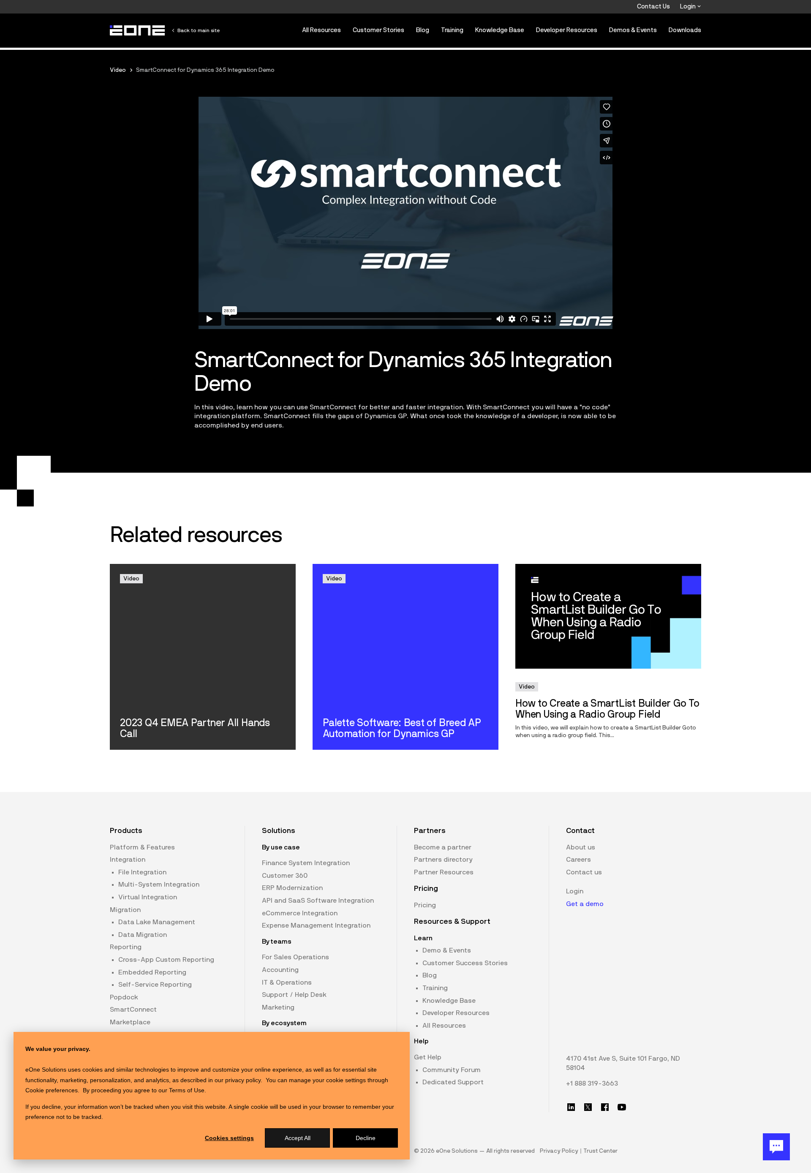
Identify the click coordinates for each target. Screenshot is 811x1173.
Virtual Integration (147, 897)
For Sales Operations (295, 957)
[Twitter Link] (588, 1107)
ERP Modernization (292, 888)
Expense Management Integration (316, 925)
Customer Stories (378, 30)
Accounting (280, 969)
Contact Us (653, 6)
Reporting (126, 947)
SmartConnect (133, 1009)
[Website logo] (138, 30)
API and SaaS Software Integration (318, 900)
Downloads (685, 30)
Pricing (425, 905)
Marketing (278, 1007)
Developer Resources (566, 30)
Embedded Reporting (152, 972)
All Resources (321, 30)
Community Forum (451, 1070)
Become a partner (442, 847)
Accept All (297, 1138)
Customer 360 (285, 875)
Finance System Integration (306, 863)
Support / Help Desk (294, 994)
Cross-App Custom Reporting (166, 959)
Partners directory (443, 859)
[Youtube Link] (622, 1107)
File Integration (142, 872)
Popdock (124, 997)
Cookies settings (229, 1138)
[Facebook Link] (605, 1107)
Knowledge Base (499, 30)
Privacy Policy (559, 1151)
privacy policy (243, 1080)
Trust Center (600, 1151)
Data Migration (142, 934)
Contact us (584, 872)
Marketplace (130, 1022)
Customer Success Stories (465, 963)
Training (452, 30)
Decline (366, 1138)
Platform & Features (142, 847)
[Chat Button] (776, 1146)
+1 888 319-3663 (592, 1083)
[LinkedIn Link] (571, 1107)
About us (580, 847)
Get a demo (585, 904)
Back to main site (198, 30)
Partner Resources (444, 872)
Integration (127, 859)
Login (688, 6)
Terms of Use (186, 1090)
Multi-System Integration (158, 884)
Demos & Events (633, 30)
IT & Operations (287, 982)
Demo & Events (446, 950)
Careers (578, 859)
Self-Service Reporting (155, 984)
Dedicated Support (453, 1082)
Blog (422, 30)
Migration (125, 909)
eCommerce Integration (299, 913)
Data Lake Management (156, 922)
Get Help (427, 1057)
